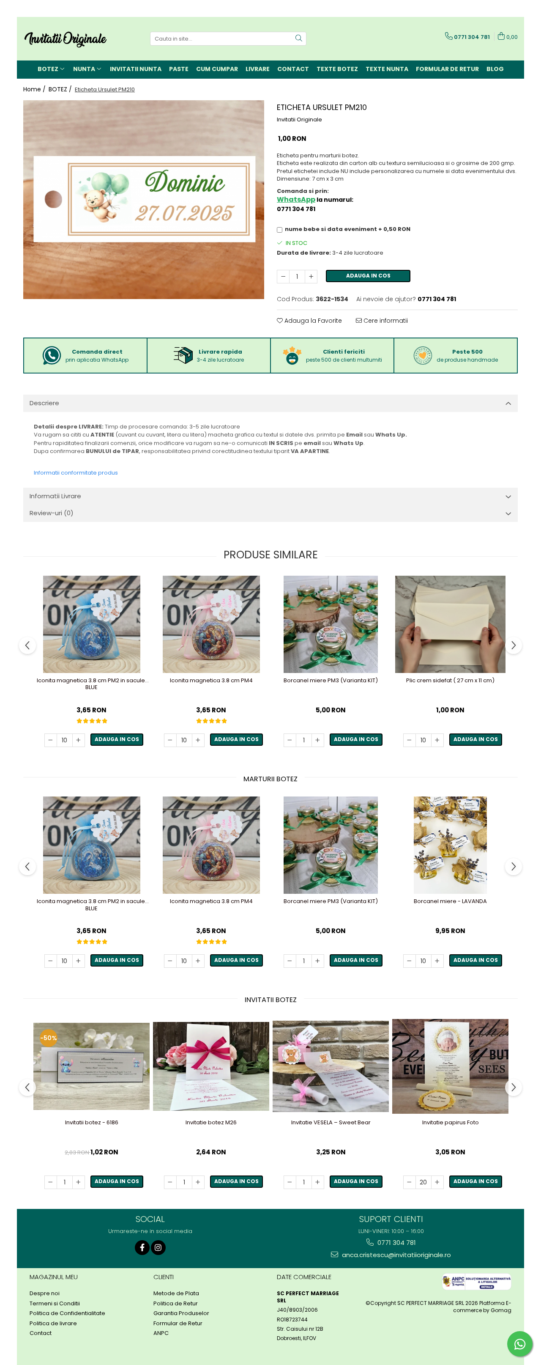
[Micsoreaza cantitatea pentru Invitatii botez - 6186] (50, 1182)
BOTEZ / (61, 89)
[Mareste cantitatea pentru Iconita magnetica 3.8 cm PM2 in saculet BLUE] (78, 740)
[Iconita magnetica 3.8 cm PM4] (211, 624)
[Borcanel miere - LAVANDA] (450, 845)
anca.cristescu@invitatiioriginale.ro (395, 1254)
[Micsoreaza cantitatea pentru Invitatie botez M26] (170, 1182)
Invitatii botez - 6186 (91, 1122)
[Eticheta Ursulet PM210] (143, 199)
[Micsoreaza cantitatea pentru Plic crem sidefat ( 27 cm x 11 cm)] (409, 740)
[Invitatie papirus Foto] (450, 1066)
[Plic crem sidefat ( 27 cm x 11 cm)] (450, 624)
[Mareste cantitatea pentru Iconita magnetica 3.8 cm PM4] (198, 740)
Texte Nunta (387, 69)
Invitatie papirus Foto (450, 1122)
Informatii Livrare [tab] (55, 496)
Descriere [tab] (44, 402)
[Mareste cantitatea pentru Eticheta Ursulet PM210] (311, 276)
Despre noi (45, 1293)
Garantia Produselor (181, 1313)
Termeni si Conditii (55, 1303)
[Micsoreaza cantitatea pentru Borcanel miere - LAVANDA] (409, 961)
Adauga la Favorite (312, 320)
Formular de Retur (447, 69)
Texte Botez (337, 69)
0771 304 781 (396, 1242)
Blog (495, 69)
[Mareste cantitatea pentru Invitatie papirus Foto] (437, 1182)
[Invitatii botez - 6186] (91, 1066)
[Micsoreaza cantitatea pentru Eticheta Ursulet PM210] (283, 276)
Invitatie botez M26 (211, 1122)
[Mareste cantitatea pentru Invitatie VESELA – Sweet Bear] (317, 1182)
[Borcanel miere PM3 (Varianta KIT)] (331, 624)
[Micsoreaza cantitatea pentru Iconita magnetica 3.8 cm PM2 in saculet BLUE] (50, 740)
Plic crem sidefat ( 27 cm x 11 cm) (450, 680)
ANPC (161, 1333)
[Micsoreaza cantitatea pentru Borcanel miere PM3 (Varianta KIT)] (290, 740)
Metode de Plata (176, 1293)
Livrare (258, 69)
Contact (293, 69)
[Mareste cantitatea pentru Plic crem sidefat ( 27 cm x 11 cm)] (437, 740)
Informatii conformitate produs (76, 473)
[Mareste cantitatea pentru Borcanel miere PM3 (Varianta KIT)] (317, 740)
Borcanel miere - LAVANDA (450, 901)
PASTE (179, 69)
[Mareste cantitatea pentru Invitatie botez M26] (198, 1182)
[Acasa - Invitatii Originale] (65, 38)
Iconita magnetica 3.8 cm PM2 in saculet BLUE (92, 684)
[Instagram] (158, 1247)
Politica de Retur (175, 1303)
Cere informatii (385, 320)
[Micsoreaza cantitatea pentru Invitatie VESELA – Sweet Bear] (290, 1182)
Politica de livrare (53, 1323)
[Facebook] (142, 1247)
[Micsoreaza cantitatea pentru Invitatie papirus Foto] (409, 1182)
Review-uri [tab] (52, 512)
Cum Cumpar (217, 69)
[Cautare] (298, 39)
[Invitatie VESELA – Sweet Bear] (331, 1066)
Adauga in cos (368, 275)
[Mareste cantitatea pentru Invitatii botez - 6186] (78, 1182)
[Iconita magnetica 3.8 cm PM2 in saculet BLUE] (91, 624)
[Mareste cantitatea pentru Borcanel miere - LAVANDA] (437, 961)
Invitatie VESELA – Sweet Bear (331, 1122)
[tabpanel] (143, 199)
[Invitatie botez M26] (211, 1066)
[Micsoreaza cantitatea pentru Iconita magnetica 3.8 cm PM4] (170, 740)
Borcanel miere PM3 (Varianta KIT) (331, 680)
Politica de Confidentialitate (67, 1313)
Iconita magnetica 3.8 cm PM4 (211, 680)
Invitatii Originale (299, 120)
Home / (35, 89)
